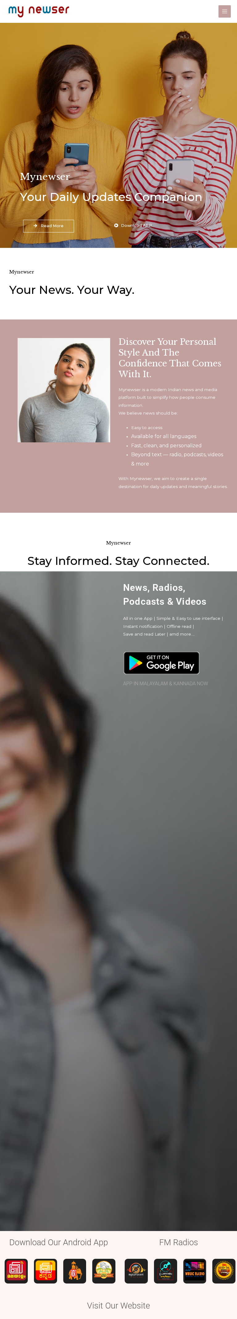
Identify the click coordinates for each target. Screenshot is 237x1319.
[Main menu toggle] (224, 11)
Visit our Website (118, 1306)
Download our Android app (58, 1242)
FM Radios (178, 1242)
